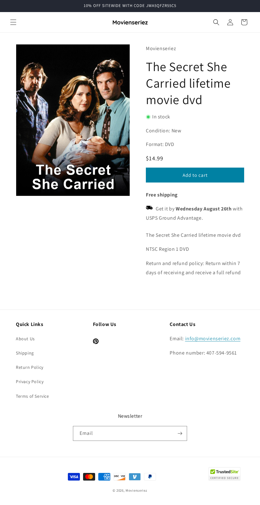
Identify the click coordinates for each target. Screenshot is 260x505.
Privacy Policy (29, 381)
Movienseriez (136, 490)
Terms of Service (32, 396)
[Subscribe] (180, 433)
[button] (13, 22)
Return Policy (29, 367)
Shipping (25, 353)
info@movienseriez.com (213, 338)
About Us (25, 339)
